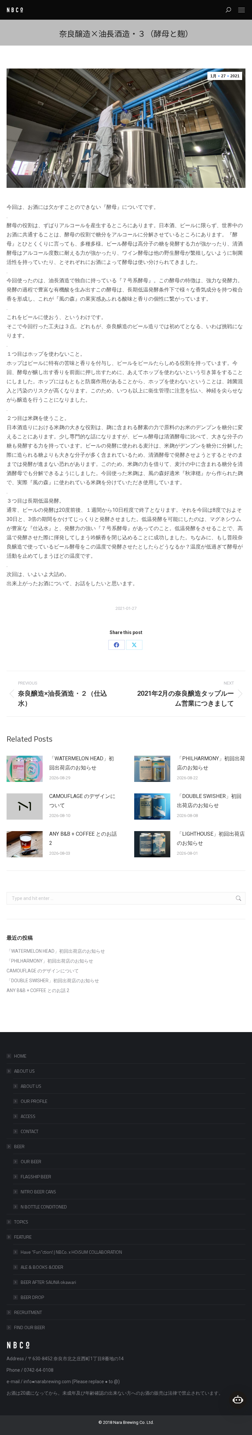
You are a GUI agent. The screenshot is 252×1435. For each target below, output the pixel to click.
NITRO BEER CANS (38, 1191)
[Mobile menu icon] (241, 10)
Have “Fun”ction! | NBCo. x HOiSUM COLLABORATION (71, 1251)
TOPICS (21, 1221)
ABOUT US (24, 1070)
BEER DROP (32, 1297)
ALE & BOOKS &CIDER (42, 1267)
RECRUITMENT (28, 1312)
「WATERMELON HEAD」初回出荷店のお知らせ (81, 763)
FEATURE (23, 1236)
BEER (19, 1146)
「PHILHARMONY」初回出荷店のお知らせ (211, 763)
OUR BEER (31, 1161)
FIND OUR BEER (29, 1327)
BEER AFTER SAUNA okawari (48, 1282)
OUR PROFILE (34, 1101)
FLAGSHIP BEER (36, 1176)
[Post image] (25, 769)
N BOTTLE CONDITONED (44, 1206)
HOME (20, 1055)
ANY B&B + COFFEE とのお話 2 (83, 838)
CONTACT (29, 1131)
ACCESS (28, 1116)
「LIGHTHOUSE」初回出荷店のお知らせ (211, 838)
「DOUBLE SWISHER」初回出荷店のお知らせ (209, 800)
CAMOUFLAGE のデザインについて (82, 800)
